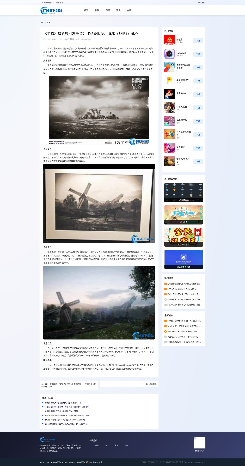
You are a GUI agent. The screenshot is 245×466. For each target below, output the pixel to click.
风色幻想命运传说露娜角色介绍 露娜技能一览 (63, 402)
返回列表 (153, 383)
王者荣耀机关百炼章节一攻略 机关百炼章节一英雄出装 (67, 407)
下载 (198, 40)
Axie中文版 (181, 120)
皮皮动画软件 (182, 79)
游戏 (108, 10)
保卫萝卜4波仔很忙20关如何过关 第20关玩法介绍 (65, 419)
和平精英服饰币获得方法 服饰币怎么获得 (61, 411)
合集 (129, 10)
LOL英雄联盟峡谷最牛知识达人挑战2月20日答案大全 (66, 424)
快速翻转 (180, 146)
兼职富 (179, 39)
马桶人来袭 (181, 106)
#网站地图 (201, 3)
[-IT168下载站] (51, 10)
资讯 (118, 10)
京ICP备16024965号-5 (96, 462)
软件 (97, 10)
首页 (86, 10)
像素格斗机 (181, 93)
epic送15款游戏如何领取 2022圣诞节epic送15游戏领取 (67, 415)
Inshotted (181, 52)
